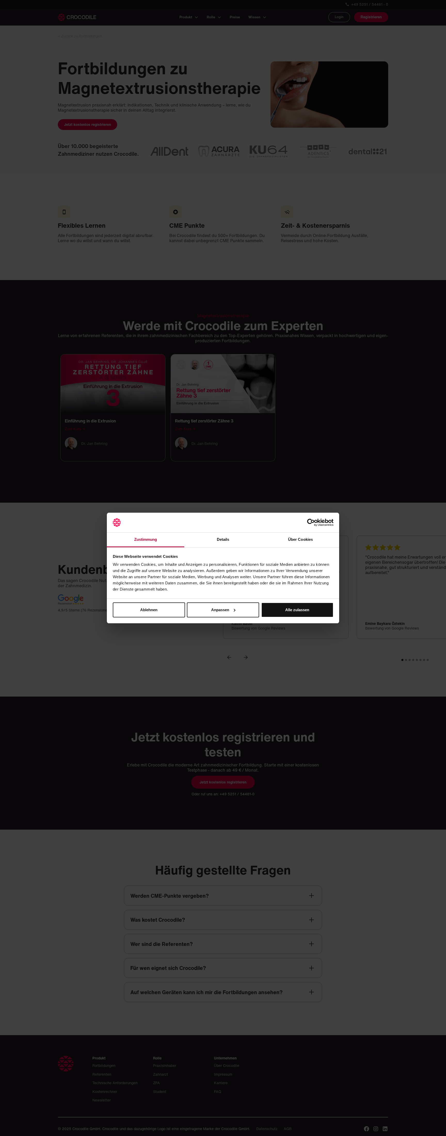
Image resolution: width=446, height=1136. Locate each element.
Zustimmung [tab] (145, 539)
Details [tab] (223, 539)
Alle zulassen (297, 610)
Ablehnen (148, 610)
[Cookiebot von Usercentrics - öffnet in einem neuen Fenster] (310, 522)
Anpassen (220, 610)
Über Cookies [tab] (300, 539)
